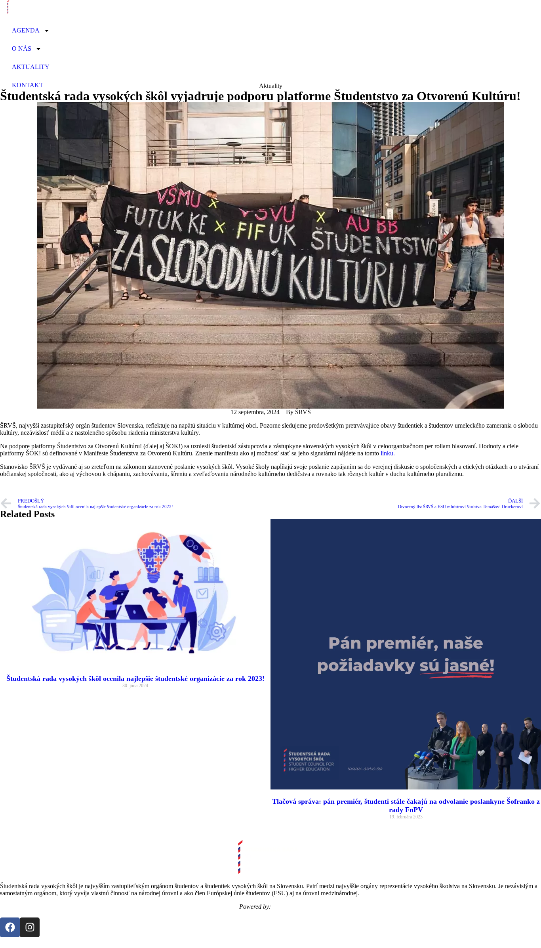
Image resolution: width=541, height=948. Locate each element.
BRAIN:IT (287, 906)
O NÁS (21, 48)
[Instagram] (30, 927)
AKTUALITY (31, 66)
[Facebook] (10, 927)
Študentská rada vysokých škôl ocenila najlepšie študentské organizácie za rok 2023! (135, 678)
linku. (388, 453)
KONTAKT (27, 85)
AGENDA (26, 30)
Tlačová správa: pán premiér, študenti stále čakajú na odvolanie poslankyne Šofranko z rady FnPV (406, 805)
